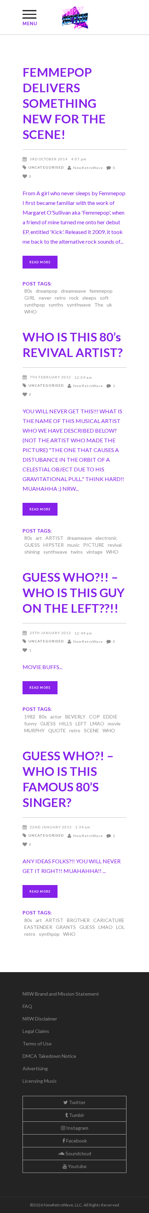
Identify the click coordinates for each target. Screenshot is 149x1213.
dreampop (47, 291)
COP (94, 717)
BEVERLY (75, 717)
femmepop (101, 291)
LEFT (81, 723)
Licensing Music (40, 1081)
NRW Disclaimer (40, 1019)
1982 (29, 717)
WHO (30, 311)
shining (32, 552)
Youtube (77, 1166)
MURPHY (34, 730)
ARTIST (54, 538)
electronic (106, 538)
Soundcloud (77, 1153)
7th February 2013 (50, 377)
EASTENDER (38, 927)
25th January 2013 (50, 633)
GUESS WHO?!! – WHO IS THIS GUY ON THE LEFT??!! (74, 592)
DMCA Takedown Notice (49, 1056)
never (45, 298)
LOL (120, 927)
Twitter (77, 1102)
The (98, 305)
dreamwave (73, 291)
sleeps (89, 298)
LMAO (97, 723)
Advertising (35, 1068)
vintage (94, 552)
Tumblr (76, 1115)
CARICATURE (108, 920)
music (73, 545)
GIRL (29, 298)
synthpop (34, 305)
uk (109, 305)
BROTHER (78, 920)
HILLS (65, 723)
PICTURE (93, 545)
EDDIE (110, 717)
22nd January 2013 (51, 827)
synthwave (79, 305)
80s (28, 291)
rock (74, 298)
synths (56, 305)
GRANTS (66, 927)
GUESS (32, 545)
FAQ (27, 1006)
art (39, 538)
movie (114, 723)
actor (56, 717)
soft (104, 298)
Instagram (76, 1128)
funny (30, 723)
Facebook (76, 1141)
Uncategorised (46, 167)
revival (115, 545)
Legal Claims (36, 1031)
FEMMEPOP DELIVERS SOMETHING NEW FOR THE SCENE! (64, 103)
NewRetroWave (88, 168)
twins (77, 552)
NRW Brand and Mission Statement (61, 994)
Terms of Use (37, 1043)
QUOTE (57, 730)
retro (60, 298)
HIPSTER (53, 545)
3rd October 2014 (49, 159)
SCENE (91, 730)
